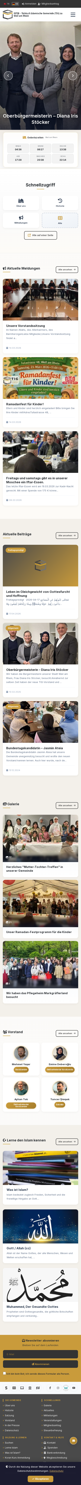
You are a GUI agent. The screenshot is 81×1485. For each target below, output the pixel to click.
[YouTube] (73, 1387)
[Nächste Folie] (72, 75)
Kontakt (51, 1442)
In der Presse (12, 1425)
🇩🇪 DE (15, 4)
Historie (9, 1410)
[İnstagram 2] (66, 1387)
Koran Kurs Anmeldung (17, 1457)
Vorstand (10, 1420)
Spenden (52, 1447)
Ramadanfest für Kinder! (25, 404)
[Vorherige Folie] (8, 75)
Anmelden (30, 3)
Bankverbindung (56, 1452)
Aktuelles (49, 1410)
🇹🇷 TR (6, 4)
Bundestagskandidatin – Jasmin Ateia (34, 748)
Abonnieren (41, 1364)
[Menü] (73, 14)
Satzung (9, 1415)
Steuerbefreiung (53, 1430)
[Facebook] (50, 1387)
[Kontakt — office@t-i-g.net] (73, 1440)
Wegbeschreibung (57, 1457)
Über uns (10, 1405)
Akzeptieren (41, 1479)
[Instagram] (58, 1387)
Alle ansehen (65, 269)
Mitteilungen (50, 1415)
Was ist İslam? (12, 1452)
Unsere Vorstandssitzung (25, 326)
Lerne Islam (11, 1447)
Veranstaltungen (53, 1420)
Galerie (48, 1405)
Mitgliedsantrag (50, 3)
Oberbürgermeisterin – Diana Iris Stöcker (37, 670)
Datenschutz (12, 1430)
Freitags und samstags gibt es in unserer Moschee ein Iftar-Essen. (37, 480)
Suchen (9, 1442)
